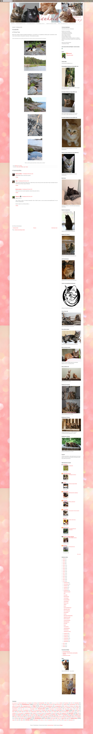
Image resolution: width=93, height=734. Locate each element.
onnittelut (34, 713)
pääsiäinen (65, 714)
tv (14, 718)
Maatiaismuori (66, 527)
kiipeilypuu (69, 707)
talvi (52, 716)
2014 (64, 577)
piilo (28, 714)
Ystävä (27, 166)
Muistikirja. (65, 545)
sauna (67, 715)
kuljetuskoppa (14, 710)
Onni (71, 703)
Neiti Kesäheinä (67, 618)
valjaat (62, 718)
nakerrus (77, 711)
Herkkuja (35, 703)
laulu (63, 710)
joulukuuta (66, 582)
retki (28, 715)
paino (58, 713)
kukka (77, 708)
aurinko (18, 706)
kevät (59, 707)
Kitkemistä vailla (67, 609)
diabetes (41, 706)
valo (67, 718)
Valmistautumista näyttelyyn (73, 492)
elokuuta (65, 588)
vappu (13, 720)
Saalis (45, 704)
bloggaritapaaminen (26, 706)
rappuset (14, 715)
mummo (60, 711)
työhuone (23, 718)
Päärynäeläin (65, 491)
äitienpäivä (71, 720)
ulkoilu (29, 718)
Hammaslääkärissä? (67, 607)
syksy (30, 716)
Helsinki (30, 703)
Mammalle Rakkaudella (68, 615)
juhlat (40, 707)
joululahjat (29, 707)
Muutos (65, 614)
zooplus (65, 720)
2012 (64, 581)
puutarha (53, 714)
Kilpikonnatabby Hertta (51, 23)
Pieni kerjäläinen (67, 610)
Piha (19, 704)
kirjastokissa (15, 708)
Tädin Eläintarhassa (67, 473)
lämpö (22, 711)
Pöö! (64, 593)
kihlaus (64, 707)
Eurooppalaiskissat (66, 651)
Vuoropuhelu (66, 626)
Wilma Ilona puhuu (58, 704)
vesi (17, 720)
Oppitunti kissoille (67, 617)
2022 (64, 565)
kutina (31, 710)
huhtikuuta (66, 636)
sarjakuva (59, 715)
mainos (27, 711)
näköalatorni (27, 713)
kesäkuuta (66, 633)
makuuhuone (34, 711)
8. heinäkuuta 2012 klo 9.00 (27, 189)
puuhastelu (47, 714)
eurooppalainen (58, 706)
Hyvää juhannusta (72, 546)
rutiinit (41, 715)
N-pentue (66, 703)
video (22, 720)
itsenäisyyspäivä (15, 707)
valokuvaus (74, 718)
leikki (67, 710)
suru (27, 716)
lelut (73, 710)
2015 (64, 576)
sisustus (79, 715)
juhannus (35, 707)
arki (78, 704)
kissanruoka (41, 709)
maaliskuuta (66, 638)
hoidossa (71, 706)
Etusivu (12, 23)
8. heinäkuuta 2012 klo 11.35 (27, 196)
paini (54, 713)
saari (24, 166)
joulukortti (22, 707)
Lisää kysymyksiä (67, 620)
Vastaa (17, 177)
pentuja (13, 714)
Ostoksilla (76, 703)
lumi (18, 711)
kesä (17, 166)
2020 (64, 568)
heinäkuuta (66, 590)
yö (61, 720)
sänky (44, 716)
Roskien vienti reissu (72, 519)
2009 (64, 646)
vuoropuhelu (50, 720)
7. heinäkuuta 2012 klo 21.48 (27, 173)
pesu (24, 714)
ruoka (36, 715)
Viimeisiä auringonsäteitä (73, 483)
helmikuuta (66, 639)
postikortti (41, 714)
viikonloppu (35, 720)
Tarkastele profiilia (69, 55)
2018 (64, 571)
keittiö (50, 707)
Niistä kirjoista (66, 596)
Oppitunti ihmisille (67, 591)
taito (48, 716)
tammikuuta (66, 641)
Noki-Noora (72, 23)
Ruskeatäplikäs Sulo (20, 23)
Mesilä (61, 703)
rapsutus (19, 715)
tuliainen (79, 716)
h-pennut (66, 706)
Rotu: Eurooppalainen (63, 23)
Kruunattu (65, 595)
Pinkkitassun (25, 704)
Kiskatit (64, 482)
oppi (39, 713)
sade (50, 715)
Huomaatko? (66, 612)
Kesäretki (65, 623)
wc (57, 720)
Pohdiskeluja (66, 629)
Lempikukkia (71, 465)
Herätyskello (41, 703)
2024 (64, 562)
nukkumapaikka (20, 713)
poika (32, 714)
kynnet (43, 710)
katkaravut (45, 707)
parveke (71, 713)
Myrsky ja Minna (19, 173)
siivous (72, 715)
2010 (64, 645)
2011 (64, 643)
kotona (71, 708)
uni (46, 718)
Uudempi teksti (15, 227)
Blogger (61, 725)
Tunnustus (51, 704)
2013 (64, 579)
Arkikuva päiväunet (72, 501)
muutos (72, 711)
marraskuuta (66, 584)
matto (45, 711)
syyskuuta (66, 587)
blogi (34, 706)
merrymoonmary (50, 725)
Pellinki (22, 166)
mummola (66, 711)
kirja (78, 707)
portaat (36, 714)
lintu (78, 710)
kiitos (74, 707)
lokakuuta (66, 585)
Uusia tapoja (66, 598)
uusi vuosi (53, 718)
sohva (15, 716)
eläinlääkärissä (49, 706)
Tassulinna (65, 500)
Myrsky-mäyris (19, 189)
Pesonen (65, 518)
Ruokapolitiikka (66, 599)
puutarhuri (60, 714)
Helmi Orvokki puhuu (23, 703)
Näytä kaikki (79, 554)
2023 (64, 563)
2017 (64, 573)
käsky (49, 710)
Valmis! (65, 604)
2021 (64, 566)
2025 (64, 560)
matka (40, 711)
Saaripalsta (65, 464)
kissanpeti (32, 708)
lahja (53, 710)
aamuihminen (72, 704)
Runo (65, 625)
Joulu (48, 703)
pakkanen (64, 713)
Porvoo (34, 704)
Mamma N (18, 196)
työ (17, 718)
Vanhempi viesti (54, 227)
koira (19, 166)
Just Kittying (65, 509)
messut (50, 711)
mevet (55, 711)
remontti (24, 715)
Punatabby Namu (31, 23)
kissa (21, 708)
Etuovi (65, 606)
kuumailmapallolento (37, 710)
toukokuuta (66, 635)
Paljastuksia (14, 704)
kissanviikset (51, 708)
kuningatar (26, 710)
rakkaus (77, 714)
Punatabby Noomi (40, 23)
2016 (64, 574)
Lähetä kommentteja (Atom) (20, 229)
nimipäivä (14, 713)
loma (13, 711)
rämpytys (45, 715)
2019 (64, 570)
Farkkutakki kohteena (72, 474)
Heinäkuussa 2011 (67, 631)
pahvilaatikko (48, 713)
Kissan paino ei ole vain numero (74, 510)
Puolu (40, 704)
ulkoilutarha (38, 718)
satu (63, 715)
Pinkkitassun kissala (66, 655)
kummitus (21, 710)
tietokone (70, 716)
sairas (54, 715)
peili (78, 713)
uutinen (58, 718)
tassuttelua (57, 716)
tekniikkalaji (63, 716)
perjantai (19, 714)
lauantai (58, 710)
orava (43, 713)
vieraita (27, 720)
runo (32, 715)
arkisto (13, 706)
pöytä (71, 714)
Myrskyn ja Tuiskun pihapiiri (68, 536)
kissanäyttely (59, 708)
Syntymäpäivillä (67, 628)
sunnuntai (21, 716)
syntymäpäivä (37, 716)
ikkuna (77, 706)
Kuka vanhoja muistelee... (73, 537)
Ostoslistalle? (66, 601)
